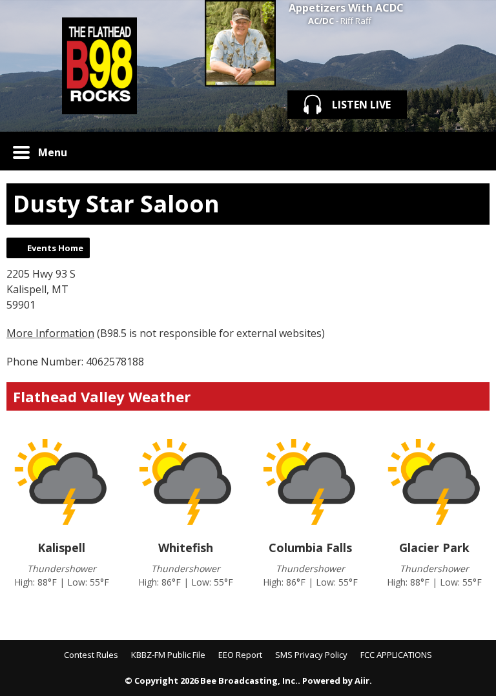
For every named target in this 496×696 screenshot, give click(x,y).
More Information (50, 333)
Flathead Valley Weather (102, 396)
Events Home (55, 248)
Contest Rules (91, 654)
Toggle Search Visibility (470, 151)
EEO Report (240, 654)
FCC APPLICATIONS (396, 654)
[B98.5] (99, 65)
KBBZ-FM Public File (168, 654)
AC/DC (321, 20)
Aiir (362, 680)
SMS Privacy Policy (311, 654)
